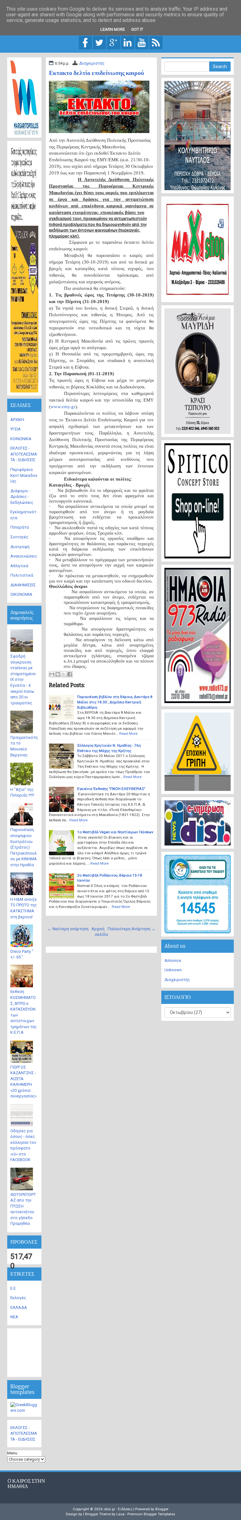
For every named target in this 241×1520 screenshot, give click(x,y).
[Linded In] (127, 42)
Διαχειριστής (91, 63)
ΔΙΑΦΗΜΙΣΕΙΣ (23, 585)
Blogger (162, 1509)
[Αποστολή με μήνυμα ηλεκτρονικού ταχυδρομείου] (52, 674)
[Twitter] (99, 42)
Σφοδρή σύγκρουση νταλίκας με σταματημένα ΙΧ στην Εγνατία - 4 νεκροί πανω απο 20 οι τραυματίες (22, 679)
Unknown (173, 970)
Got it (137, 29)
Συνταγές (19, 537)
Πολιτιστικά (21, 575)
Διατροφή (19, 546)
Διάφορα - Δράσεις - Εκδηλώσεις (21, 496)
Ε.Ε (13, 1288)
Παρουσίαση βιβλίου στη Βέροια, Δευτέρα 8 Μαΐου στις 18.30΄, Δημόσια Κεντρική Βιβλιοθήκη (115, 702)
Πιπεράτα (19, 527)
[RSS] (156, 42)
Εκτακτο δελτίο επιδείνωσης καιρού (96, 73)
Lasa (120, 1514)
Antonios (172, 960)
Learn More (112, 29)
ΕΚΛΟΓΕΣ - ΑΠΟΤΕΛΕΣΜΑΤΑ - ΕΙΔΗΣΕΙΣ (23, 454)
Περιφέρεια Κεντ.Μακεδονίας (23, 475)
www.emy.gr (63, 406)
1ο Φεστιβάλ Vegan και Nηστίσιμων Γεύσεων (115, 832)
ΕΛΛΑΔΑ (18, 1307)
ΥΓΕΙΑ (15, 429)
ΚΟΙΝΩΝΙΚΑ (20, 438)
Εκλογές (18, 1297)
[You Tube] (141, 42)
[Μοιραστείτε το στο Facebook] (70, 674)
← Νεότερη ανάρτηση (67, 928)
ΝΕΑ (14, 1317)
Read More (128, 733)
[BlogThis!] (58, 674)
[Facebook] (85, 42)
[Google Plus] (113, 42)
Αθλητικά (19, 565)
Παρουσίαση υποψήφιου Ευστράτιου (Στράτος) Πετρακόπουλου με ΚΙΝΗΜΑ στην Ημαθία (23, 847)
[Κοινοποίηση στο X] (64, 674)
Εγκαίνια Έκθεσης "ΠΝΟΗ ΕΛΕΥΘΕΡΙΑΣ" (111, 789)
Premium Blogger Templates (151, 1514)
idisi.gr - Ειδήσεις (118, 1509)
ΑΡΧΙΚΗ (17, 419)
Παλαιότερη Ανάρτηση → (131, 928)
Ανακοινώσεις (23, 556)
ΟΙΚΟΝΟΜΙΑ (21, 594)
